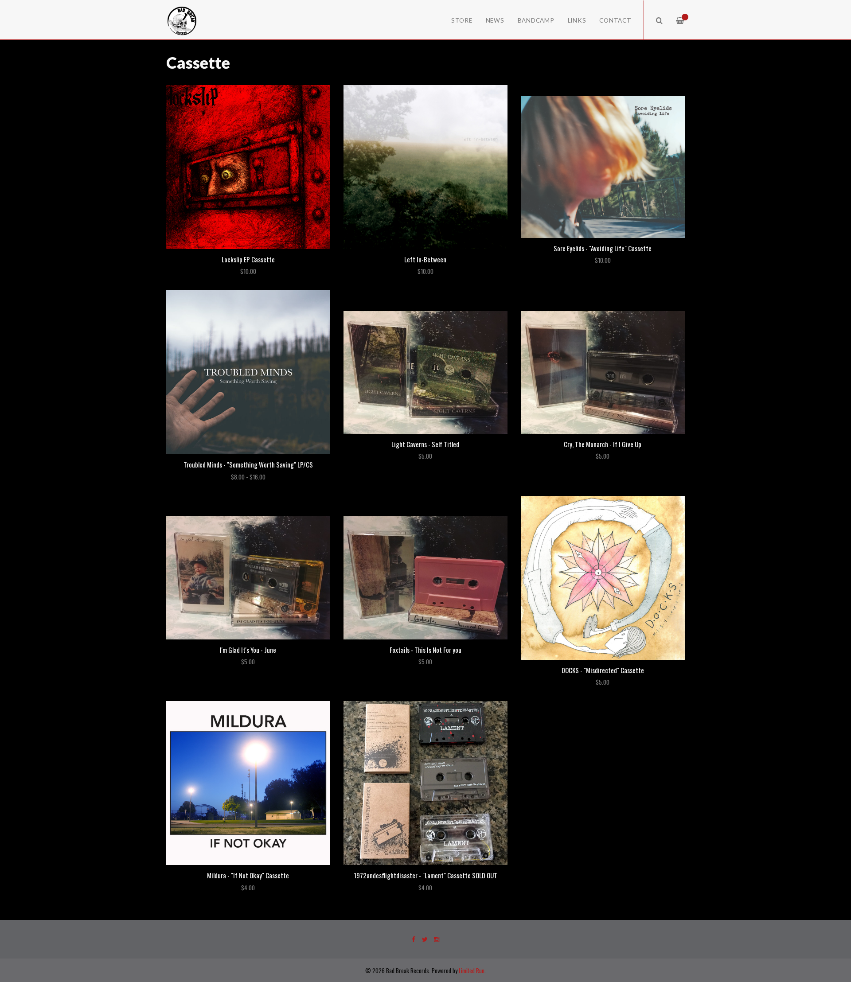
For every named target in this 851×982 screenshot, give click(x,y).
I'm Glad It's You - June (248, 650)
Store (461, 20)
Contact (615, 20)
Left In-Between (425, 259)
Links (577, 20)
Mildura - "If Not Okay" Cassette (248, 875)
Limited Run (471, 970)
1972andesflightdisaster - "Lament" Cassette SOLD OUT (425, 875)
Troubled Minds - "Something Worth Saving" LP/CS (248, 464)
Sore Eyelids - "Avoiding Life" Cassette (603, 248)
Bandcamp (536, 20)
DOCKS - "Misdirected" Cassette (603, 670)
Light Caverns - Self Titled (425, 444)
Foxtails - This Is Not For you (425, 650)
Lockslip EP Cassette (248, 259)
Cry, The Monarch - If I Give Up (602, 444)
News (495, 20)
